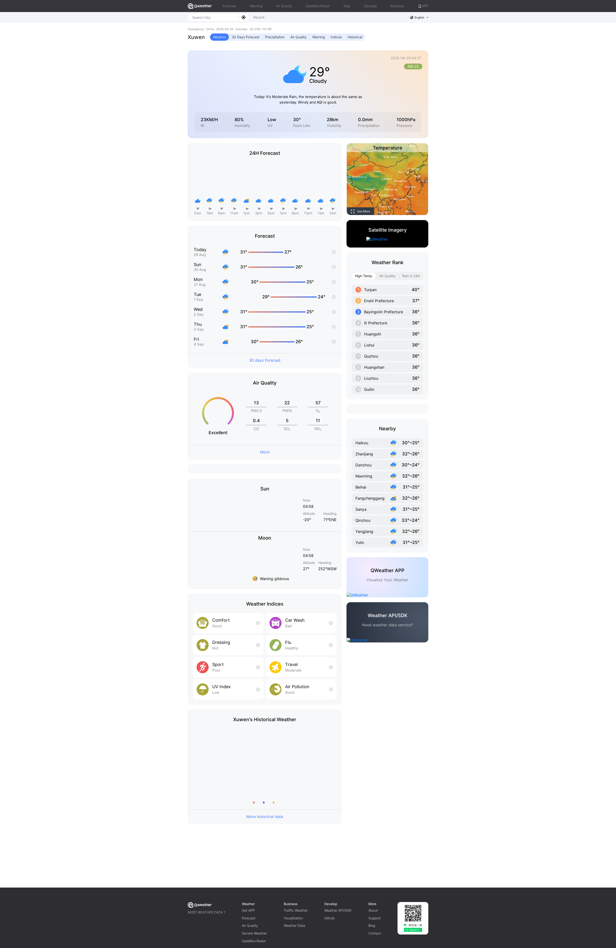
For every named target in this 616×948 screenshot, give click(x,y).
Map (347, 6)
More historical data (264, 816)
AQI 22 (413, 66)
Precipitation (275, 37)
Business (397, 6)
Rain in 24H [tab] (411, 276)
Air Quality (284, 6)
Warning (256, 6)
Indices (336, 37)
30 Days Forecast (245, 37)
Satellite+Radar (318, 6)
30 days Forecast (265, 360)
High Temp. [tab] (364, 276)
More (265, 452)
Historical (355, 37)
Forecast (229, 6)
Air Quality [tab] (387, 276)
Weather (219, 37)
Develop (370, 6)
